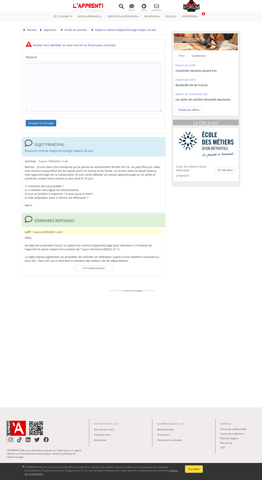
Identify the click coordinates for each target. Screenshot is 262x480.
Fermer (23, 466)
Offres (182, 55)
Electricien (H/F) (185, 65)
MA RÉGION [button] (151, 16)
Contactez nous (102, 434)
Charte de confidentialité (233, 429)
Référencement (165, 429)
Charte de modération (232, 433)
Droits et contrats (75, 30)
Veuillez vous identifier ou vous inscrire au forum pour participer (74, 45)
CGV (222, 447)
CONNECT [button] (64, 16)
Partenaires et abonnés (169, 440)
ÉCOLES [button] (170, 16)
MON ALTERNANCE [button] (89, 16)
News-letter (100, 440)
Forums (31, 30)
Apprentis (49, 30)
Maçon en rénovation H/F (191, 94)
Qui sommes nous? (104, 429)
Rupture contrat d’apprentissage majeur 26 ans (125, 30)
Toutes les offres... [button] (190, 110)
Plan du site (226, 443)
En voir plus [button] (225, 170)
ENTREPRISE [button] (189, 16)
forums (132, 10)
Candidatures (199, 55)
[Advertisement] (132, 347)
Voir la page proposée (94, 268)
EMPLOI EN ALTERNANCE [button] (122, 16)
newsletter (156, 10)
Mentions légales (229, 438)
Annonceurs (163, 434)
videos (144, 10)
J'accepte (193, 469)
